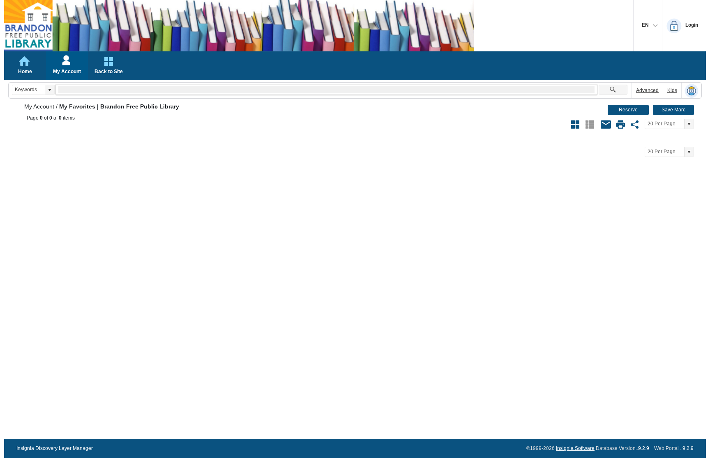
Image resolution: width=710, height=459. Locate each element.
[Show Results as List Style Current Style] (589, 124)
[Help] (691, 91)
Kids (672, 90)
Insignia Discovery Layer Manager (54, 448)
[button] (49, 90)
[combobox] (28, 90)
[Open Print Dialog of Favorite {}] (620, 124)
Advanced (647, 90)
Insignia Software (575, 448)
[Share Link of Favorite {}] (635, 124)
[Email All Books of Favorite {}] (606, 124)
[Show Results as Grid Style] (575, 124)
